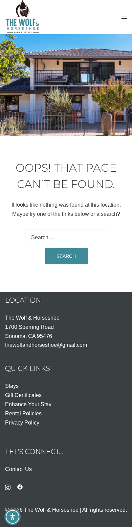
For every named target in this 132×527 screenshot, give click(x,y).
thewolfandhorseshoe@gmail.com (46, 345)
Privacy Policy (22, 423)
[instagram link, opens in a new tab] (7, 487)
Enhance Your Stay (28, 404)
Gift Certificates (23, 395)
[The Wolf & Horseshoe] (22, 16)
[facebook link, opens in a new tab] (20, 487)
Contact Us (18, 469)
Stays (12, 386)
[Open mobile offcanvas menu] (124, 17)
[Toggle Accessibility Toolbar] (12, 516)
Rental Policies (23, 413)
